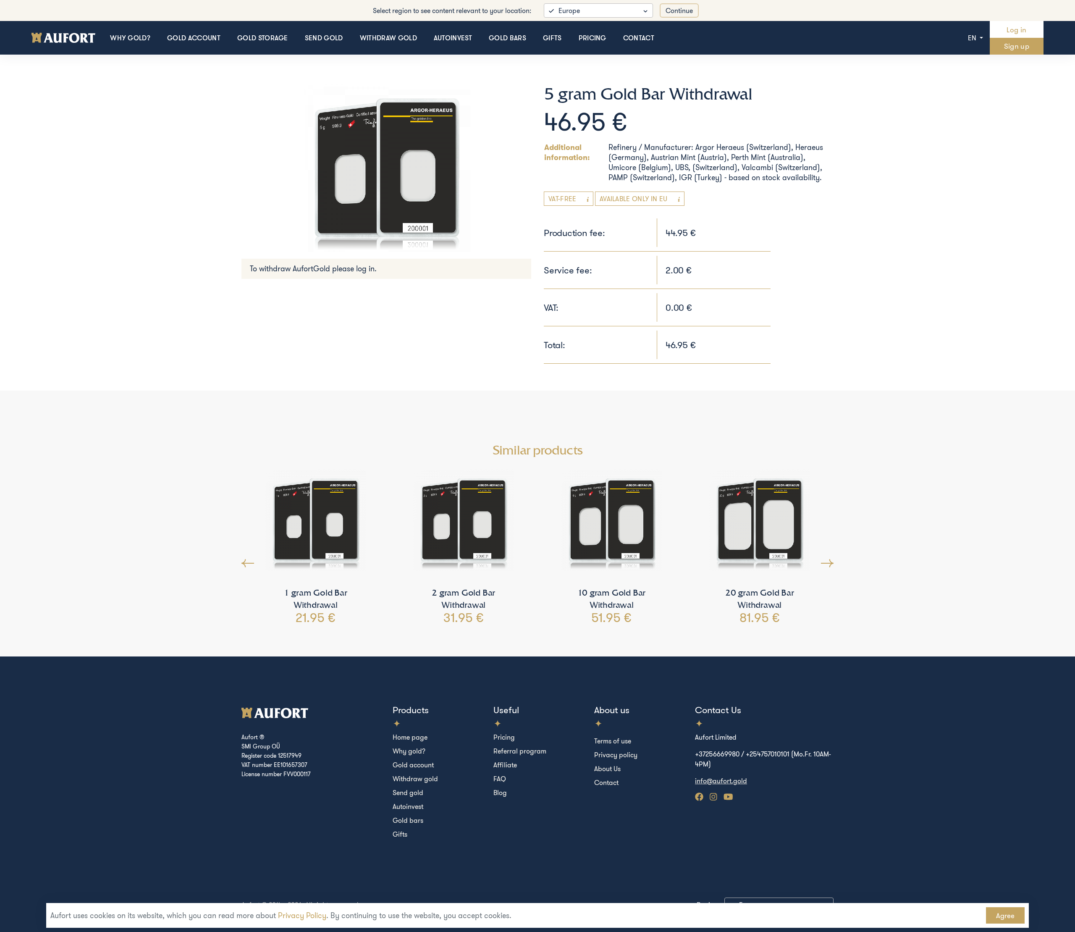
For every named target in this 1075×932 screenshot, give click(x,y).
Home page (410, 737)
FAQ (499, 778)
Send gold (324, 38)
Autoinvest (453, 38)
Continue (679, 10)
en (973, 38)
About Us (607, 768)
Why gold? (130, 38)
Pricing (592, 38)
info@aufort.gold (721, 781)
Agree (1005, 915)
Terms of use (612, 741)
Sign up (1016, 46)
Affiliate (505, 765)
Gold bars (507, 38)
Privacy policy (615, 755)
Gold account (193, 38)
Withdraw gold (388, 38)
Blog (500, 792)
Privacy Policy (302, 915)
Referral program (519, 751)
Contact (638, 38)
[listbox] (598, 10)
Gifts (552, 38)
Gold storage (262, 38)
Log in (1016, 29)
